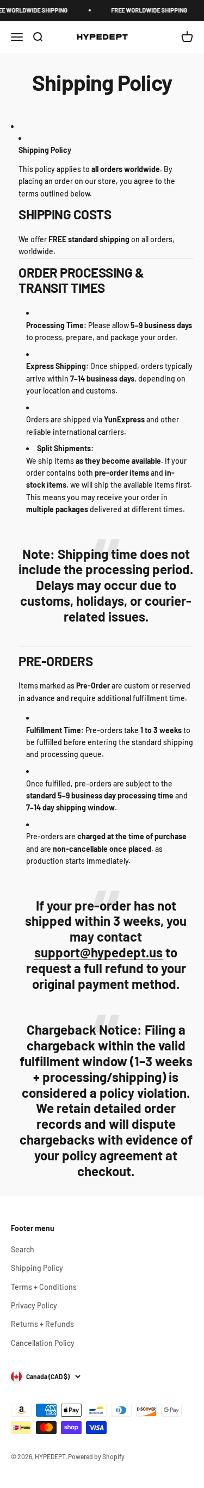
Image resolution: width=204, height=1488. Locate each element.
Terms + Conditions (44, 1287)
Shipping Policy (37, 1267)
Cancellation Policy (43, 1343)
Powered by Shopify (96, 1456)
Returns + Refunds (42, 1324)
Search (22, 1249)
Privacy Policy (34, 1305)
